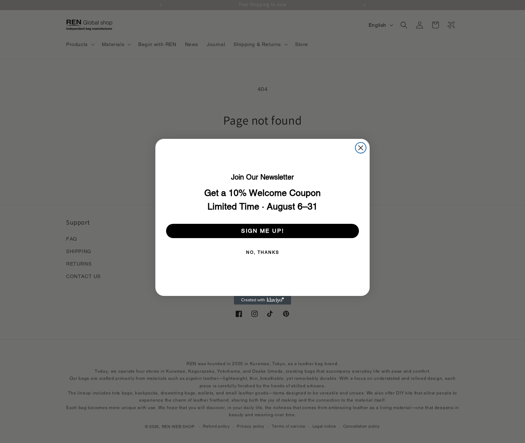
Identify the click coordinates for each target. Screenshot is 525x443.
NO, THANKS (262, 252)
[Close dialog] (360, 147)
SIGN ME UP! (262, 230)
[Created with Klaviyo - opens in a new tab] (262, 300)
